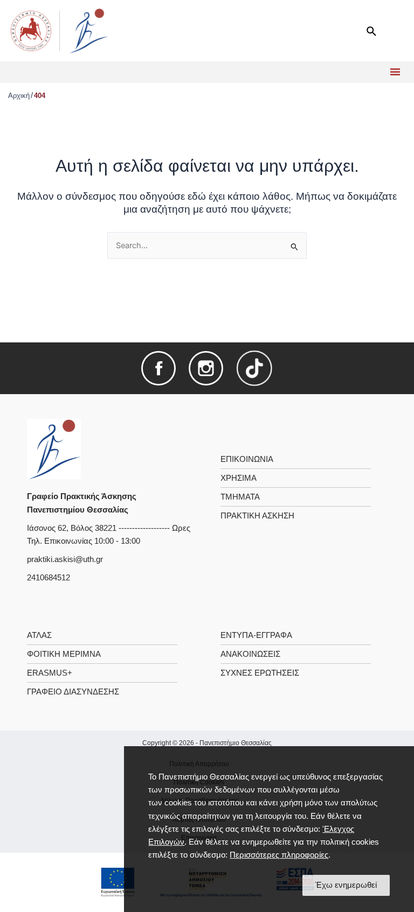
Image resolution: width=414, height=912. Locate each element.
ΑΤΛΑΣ (39, 635)
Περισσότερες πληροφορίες (279, 855)
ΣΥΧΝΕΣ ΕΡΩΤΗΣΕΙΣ (259, 673)
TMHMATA (240, 497)
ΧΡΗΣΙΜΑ (238, 478)
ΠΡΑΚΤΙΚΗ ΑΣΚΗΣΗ (257, 515)
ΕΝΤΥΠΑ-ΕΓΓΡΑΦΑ (256, 635)
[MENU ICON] (394, 72)
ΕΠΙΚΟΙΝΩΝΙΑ (246, 459)
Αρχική (19, 96)
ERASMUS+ (49, 673)
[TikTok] (254, 367)
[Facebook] (158, 367)
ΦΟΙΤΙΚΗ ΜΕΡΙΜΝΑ (64, 654)
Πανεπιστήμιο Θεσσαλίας (235, 743)
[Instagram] (206, 367)
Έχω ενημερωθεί (346, 885)
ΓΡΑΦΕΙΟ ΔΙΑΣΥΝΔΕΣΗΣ (73, 691)
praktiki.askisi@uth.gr (65, 559)
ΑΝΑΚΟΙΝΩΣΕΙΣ (250, 654)
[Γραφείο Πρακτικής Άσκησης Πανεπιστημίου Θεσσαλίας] (54, 448)
